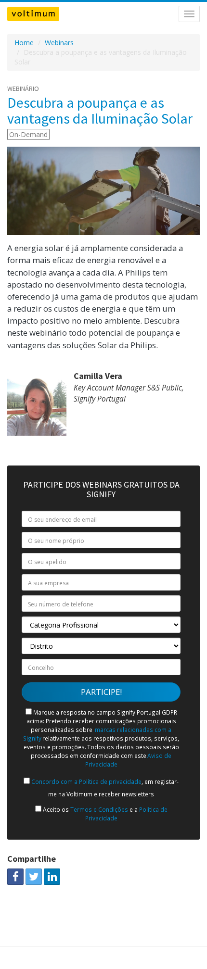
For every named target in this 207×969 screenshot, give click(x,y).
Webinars (59, 42)
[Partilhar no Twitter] (34, 876)
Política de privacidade (110, 781)
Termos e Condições (99, 809)
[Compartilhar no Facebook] (15, 876)
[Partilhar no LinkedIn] (52, 876)
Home (24, 42)
